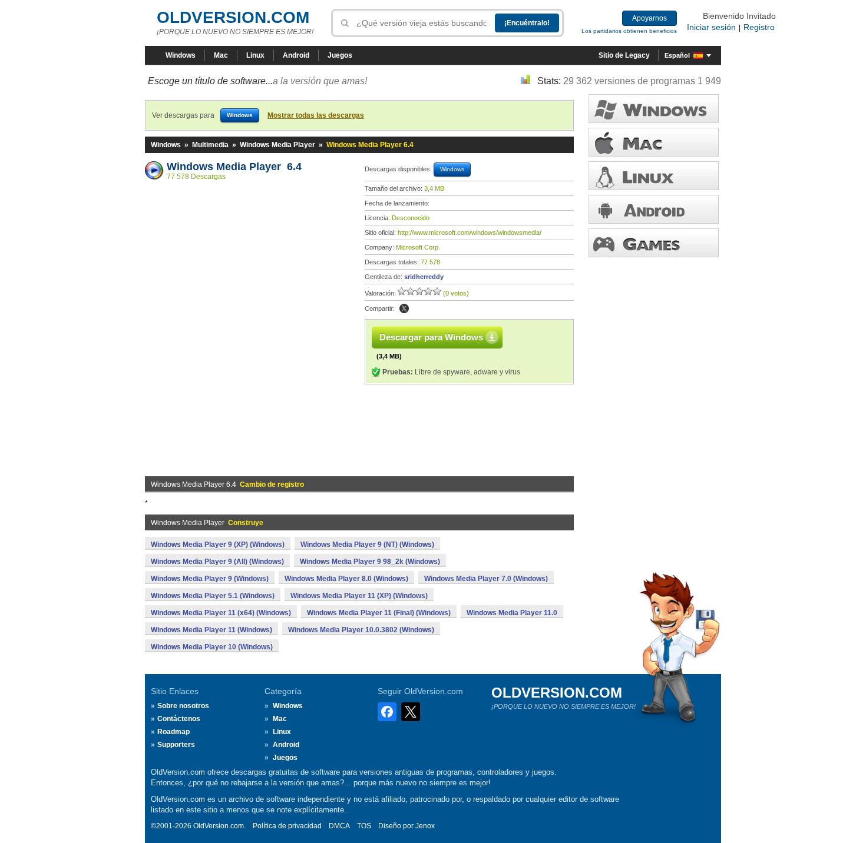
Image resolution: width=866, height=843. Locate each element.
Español (677, 55)
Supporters (176, 745)
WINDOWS (654, 108)
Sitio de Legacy (624, 55)
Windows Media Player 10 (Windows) (212, 647)
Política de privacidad (287, 826)
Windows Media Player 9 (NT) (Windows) (367, 544)
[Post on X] (404, 308)
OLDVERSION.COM (233, 17)
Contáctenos (178, 719)
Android (296, 55)
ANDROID (654, 209)
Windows (181, 55)
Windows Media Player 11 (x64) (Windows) (221, 613)
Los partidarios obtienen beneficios (629, 31)
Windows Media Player (277, 145)
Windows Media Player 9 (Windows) (210, 579)
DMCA (339, 826)
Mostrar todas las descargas (315, 115)
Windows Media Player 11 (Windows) (211, 630)
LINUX (654, 175)
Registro (759, 27)
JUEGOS (654, 242)
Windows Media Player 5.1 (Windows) (213, 596)
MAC (654, 142)
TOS (364, 826)
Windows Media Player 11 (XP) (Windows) (359, 596)
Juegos (340, 55)
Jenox (425, 826)
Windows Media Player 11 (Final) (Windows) (379, 613)
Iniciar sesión (711, 27)
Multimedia (210, 145)
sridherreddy (424, 276)
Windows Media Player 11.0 (512, 613)
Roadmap (173, 732)
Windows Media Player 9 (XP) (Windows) (218, 544)
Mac (221, 55)
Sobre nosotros (183, 706)
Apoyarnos (649, 18)
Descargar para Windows (431, 337)
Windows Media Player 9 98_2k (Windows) (370, 561)
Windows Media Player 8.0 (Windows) (346, 579)
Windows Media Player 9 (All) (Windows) (217, 561)
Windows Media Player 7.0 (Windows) (486, 579)
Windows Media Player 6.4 (234, 166)
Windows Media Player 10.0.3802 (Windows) (361, 630)
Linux (255, 55)
